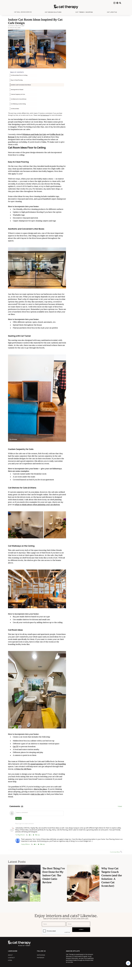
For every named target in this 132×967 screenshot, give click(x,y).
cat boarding (60, 764)
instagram (41, 955)
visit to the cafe (37, 794)
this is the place (40, 789)
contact (11, 957)
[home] (66, 7)
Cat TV (15, 747)
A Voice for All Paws (22, 769)
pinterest (40, 957)
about (10, 955)
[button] (53, 12)
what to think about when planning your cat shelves (37, 505)
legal (10, 960)
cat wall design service (23, 12)
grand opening (37, 764)
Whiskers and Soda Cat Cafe (34, 134)
